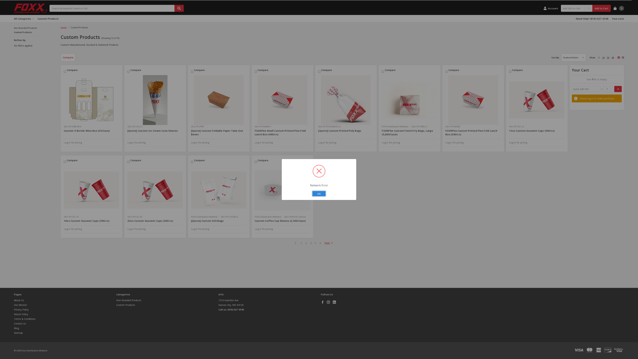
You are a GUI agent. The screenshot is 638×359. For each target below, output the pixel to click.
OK (319, 193)
